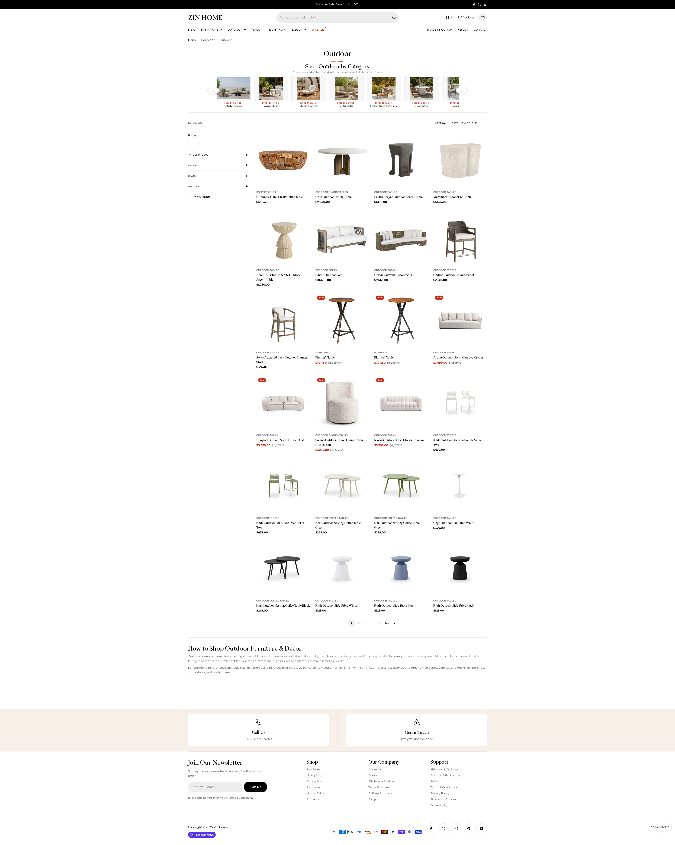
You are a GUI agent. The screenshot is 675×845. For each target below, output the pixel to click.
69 (379, 623)
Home (192, 40)
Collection (208, 40)
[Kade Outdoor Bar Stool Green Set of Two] (283, 486)
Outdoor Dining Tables (331, 192)
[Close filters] (194, 143)
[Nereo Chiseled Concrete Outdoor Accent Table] (283, 238)
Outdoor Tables (385, 192)
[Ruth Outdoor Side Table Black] (460, 569)
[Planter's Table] (342, 321)
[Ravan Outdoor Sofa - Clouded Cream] (401, 403)
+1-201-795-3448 (258, 739)
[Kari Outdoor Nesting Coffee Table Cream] (342, 486)
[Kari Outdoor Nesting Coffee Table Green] (401, 486)
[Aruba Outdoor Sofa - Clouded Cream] (460, 321)
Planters (321, 352)
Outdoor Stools (444, 270)
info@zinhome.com (416, 739)
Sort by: (440, 123)
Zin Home (205, 17)
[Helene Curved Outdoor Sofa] (401, 238)
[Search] (394, 17)
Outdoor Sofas (326, 270)
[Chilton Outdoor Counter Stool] (460, 238)
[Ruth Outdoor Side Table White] (342, 569)
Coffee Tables (266, 192)
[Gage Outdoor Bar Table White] (460, 486)
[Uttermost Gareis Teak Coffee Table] (283, 160)
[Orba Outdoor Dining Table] (342, 160)
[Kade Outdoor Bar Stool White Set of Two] (460, 403)
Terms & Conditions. (240, 797)
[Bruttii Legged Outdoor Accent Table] (401, 160)
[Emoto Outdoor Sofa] (342, 238)
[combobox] (337, 17)
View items (202, 197)
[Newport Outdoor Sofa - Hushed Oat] (283, 403)
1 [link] (351, 623)
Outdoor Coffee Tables (331, 518)
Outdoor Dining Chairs (331, 435)
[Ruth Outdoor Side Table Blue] (401, 569)
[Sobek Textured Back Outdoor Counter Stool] (283, 321)
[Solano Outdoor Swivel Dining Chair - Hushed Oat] (342, 403)
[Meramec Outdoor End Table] (460, 160)
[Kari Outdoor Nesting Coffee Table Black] (283, 569)
